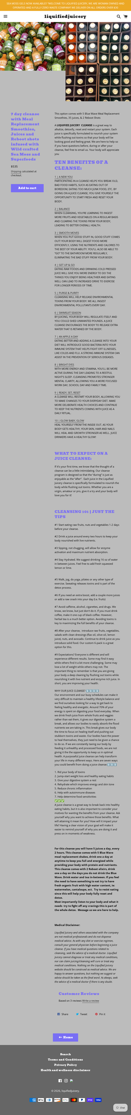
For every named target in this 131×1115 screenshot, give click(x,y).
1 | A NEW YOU (64, 176)
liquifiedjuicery (65, 16)
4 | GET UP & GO (65, 265)
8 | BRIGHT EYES (64, 364)
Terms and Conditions (65, 1060)
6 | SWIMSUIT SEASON (68, 312)
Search (65, 1054)
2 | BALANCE (62, 209)
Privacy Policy (65, 1065)
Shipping (16, 171)
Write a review (90, 1000)
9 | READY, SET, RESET (67, 392)
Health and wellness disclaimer (65, 1070)
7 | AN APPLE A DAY (66, 336)
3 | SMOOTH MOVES (67, 232)
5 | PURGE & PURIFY (67, 293)
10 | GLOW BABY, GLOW (69, 420)
